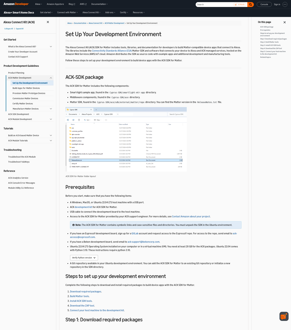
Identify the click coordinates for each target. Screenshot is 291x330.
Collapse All (8, 29)
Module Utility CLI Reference (21, 188)
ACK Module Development (20, 119)
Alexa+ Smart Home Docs (19, 12)
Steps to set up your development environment (272, 34)
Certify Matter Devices (23, 103)
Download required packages (85, 291)
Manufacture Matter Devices (26, 108)
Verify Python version (82, 257)
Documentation (80, 23)
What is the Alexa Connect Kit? (22, 46)
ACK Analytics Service (18, 178)
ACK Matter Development (19, 77)
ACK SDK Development (18, 114)
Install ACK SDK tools (81, 300)
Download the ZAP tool (82, 305)
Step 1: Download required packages (273, 39)
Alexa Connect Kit (95, 23)
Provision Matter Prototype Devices (29, 93)
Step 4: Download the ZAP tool (271, 48)
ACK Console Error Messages (21, 183)
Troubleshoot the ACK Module (22, 156)
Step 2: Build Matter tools (269, 42)
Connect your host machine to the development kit (97, 310)
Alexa (69, 23)
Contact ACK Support (18, 56)
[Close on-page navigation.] (284, 21)
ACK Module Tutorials (18, 140)
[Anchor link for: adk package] (106, 76)
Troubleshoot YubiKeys (19, 161)
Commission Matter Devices (25, 98)
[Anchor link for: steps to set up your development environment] (168, 275)
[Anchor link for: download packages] (145, 319)
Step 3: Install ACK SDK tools (270, 45)
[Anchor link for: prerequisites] (97, 186)
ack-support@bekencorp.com (143, 241)
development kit (83, 207)
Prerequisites (265, 30)
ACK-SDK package (266, 27)
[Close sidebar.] (48, 22)
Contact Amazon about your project (191, 216)
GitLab (135, 233)
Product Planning (16, 72)
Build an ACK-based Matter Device (23, 135)
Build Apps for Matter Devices (26, 88)
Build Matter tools (79, 296)
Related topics (265, 57)
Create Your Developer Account (22, 51)
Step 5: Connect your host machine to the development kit (273, 52)
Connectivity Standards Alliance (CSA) (112, 50)
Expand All (19, 29)
